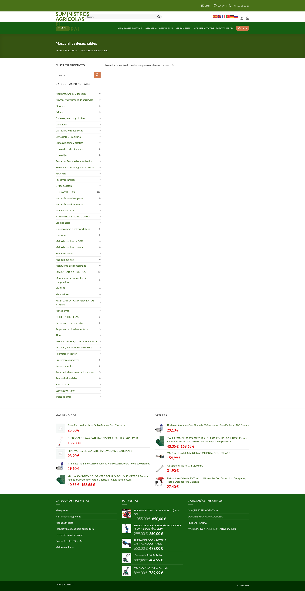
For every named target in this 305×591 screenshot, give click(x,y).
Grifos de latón (64, 185)
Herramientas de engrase (69, 198)
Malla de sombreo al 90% (69, 241)
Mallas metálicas (65, 259)
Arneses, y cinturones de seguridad (74, 99)
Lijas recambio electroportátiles (73, 228)
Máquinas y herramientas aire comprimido (72, 279)
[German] (232, 16)
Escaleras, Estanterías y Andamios (74, 161)
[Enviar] (158, 17)
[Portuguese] (228, 16)
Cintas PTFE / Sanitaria (68, 136)
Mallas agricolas (64, 522)
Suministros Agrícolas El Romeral (68, 21)
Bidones (60, 105)
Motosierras (62, 310)
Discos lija (61, 154)
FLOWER (61, 173)
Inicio (59, 50)
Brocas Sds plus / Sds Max (70, 540)
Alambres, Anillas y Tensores (71, 93)
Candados (61, 124)
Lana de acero (63, 222)
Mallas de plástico (65, 253)
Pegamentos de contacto (69, 322)
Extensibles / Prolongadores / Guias (75, 167)
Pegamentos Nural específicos (72, 329)
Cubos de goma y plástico (69, 142)
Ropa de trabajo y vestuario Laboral (75, 372)
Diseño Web (243, 585)
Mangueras (62, 510)
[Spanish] (215, 16)
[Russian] (236, 16)
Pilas (58, 335)
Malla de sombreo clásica (69, 247)
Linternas (61, 234)
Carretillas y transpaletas (69, 130)
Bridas (59, 111)
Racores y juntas (64, 365)
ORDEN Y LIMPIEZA (67, 316)
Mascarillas (71, 50)
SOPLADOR (62, 384)
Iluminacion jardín (65, 210)
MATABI (60, 288)
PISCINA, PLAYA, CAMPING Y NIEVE (76, 341)
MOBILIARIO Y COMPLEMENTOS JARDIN (213, 28)
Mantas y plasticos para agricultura (75, 528)
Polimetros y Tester (66, 353)
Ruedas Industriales (66, 378)
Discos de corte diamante (69, 148)
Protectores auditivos (67, 359)
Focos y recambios (65, 179)
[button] (242, 18)
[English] (219, 16)
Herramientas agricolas (68, 516)
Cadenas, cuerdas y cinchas (70, 118)
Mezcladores (63, 294)
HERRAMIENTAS (183, 28)
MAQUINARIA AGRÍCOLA (130, 28)
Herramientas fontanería (69, 204)
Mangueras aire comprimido (71, 265)
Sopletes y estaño (65, 390)
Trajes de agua (63, 396)
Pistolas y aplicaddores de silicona (74, 347)
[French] (224, 16)
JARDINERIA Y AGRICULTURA (158, 28)
